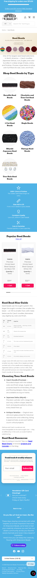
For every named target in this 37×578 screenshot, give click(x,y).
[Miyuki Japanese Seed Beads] (9, 138)
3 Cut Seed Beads (10, 124)
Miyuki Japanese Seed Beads (10, 151)
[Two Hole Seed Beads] (9, 166)
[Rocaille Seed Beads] (9, 85)
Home (4, 30)
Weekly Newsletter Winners (10, 573)
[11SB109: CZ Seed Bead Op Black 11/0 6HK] (10, 250)
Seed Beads (11, 30)
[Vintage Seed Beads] (27, 138)
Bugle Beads (27, 123)
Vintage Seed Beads (27, 149)
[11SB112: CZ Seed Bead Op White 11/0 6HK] (28, 250)
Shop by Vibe (22, 568)
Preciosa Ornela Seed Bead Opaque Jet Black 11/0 (9, 265)
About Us (31, 568)
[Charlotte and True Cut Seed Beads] (27, 85)
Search (4, 568)
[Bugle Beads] (27, 112)
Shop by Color (12, 568)
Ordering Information (8, 569)
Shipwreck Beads (11, 564)
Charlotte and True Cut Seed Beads (27, 97)
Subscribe (27, 468)
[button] (29, 17)
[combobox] (18, 24)
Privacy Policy (20, 571)
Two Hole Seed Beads (10, 177)
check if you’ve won (24, 479)
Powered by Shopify (23, 564)
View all (19, 239)
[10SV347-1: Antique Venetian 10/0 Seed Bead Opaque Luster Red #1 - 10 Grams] (27, 49)
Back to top (17, 508)
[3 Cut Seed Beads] (9, 112)
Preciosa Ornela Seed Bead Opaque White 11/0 (27, 265)
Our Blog (19, 569)
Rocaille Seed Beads (9, 96)
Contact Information (8, 571)
